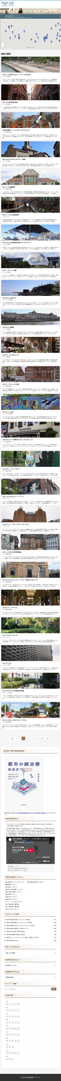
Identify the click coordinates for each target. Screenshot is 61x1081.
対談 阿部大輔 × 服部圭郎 (12, 904)
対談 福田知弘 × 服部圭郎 (12, 906)
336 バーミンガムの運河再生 (10, 215)
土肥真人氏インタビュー (11, 897)
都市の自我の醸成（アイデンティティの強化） (19, 922)
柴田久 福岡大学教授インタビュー (13, 892)
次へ (48, 738)
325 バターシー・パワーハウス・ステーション (15, 524)
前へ (13, 738)
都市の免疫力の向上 (12, 940)
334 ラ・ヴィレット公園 (9, 270)
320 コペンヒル (6, 663)
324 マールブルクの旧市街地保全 (11, 552)
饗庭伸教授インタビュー (11, 884)
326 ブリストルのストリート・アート (13, 497)
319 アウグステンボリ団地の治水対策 (13, 691)
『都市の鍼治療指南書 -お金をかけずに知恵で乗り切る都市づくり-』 (33, 813)
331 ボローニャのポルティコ (10, 355)
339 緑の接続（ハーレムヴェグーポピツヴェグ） (16, 130)
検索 (54, 989)
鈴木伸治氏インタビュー (11, 887)
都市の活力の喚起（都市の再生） (16, 931)
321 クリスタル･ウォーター (10, 635)
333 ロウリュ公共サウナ (9, 298)
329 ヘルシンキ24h (7, 412)
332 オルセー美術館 (8, 327)
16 (42, 738)
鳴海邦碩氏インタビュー (11, 894)
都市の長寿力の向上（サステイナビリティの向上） (21, 925)
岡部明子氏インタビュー (11, 899)
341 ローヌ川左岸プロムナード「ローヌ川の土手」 (17, 75)
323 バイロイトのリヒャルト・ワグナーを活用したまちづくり (20, 580)
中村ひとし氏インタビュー (12, 909)
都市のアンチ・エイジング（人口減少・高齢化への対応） (23, 937)
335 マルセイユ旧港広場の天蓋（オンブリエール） (17, 242)
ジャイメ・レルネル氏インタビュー (14, 901)
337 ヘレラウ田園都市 (8, 187)
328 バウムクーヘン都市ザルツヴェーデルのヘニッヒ (17, 440)
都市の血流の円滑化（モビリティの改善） (18, 919)
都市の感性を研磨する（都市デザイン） (18, 928)
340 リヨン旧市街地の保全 (10, 102)
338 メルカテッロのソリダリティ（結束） (14, 159)
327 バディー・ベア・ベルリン (11, 469)
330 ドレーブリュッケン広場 (10, 384)
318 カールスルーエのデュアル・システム (14, 720)
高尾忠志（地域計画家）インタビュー (14, 889)
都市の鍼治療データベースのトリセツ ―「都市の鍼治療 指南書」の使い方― (24, 882)
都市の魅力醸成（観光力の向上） (16, 934)
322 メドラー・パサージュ (10, 608)
